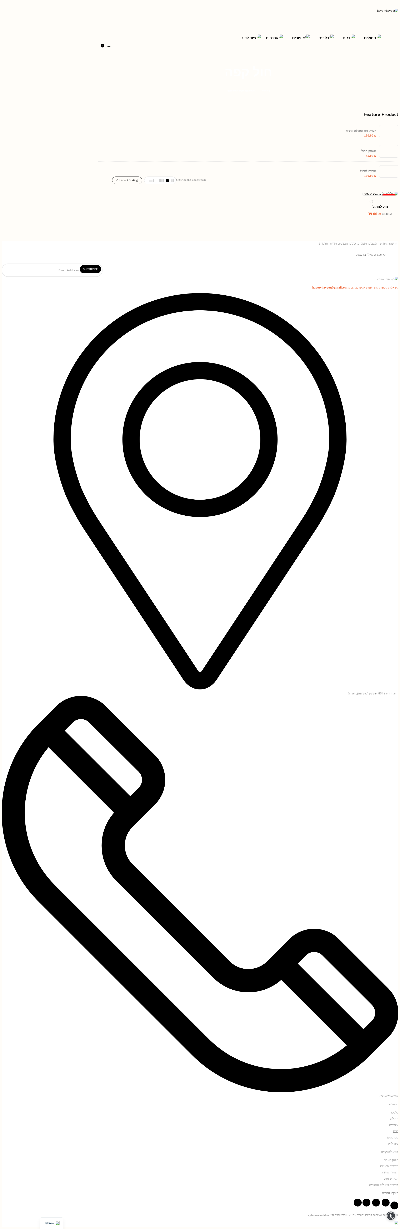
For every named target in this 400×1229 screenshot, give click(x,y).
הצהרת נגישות (389, 1172)
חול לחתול (380, 207)
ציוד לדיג (393, 1143)
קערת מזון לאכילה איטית (361, 130)
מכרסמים (392, 1137)
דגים (395, 1131)
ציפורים (393, 1125)
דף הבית (265, 90)
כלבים (394, 1112)
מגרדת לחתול (368, 171)
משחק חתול (368, 151)
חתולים (394, 1118)
